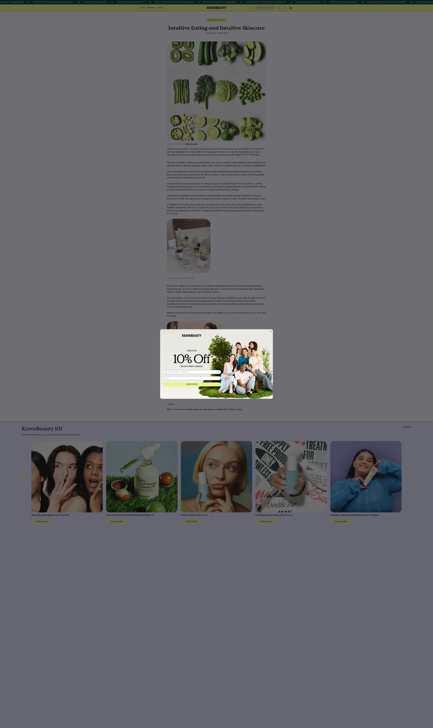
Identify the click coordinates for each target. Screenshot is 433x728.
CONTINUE (192, 384)
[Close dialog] (270, 331)
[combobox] (191, 372)
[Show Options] (219, 372)
